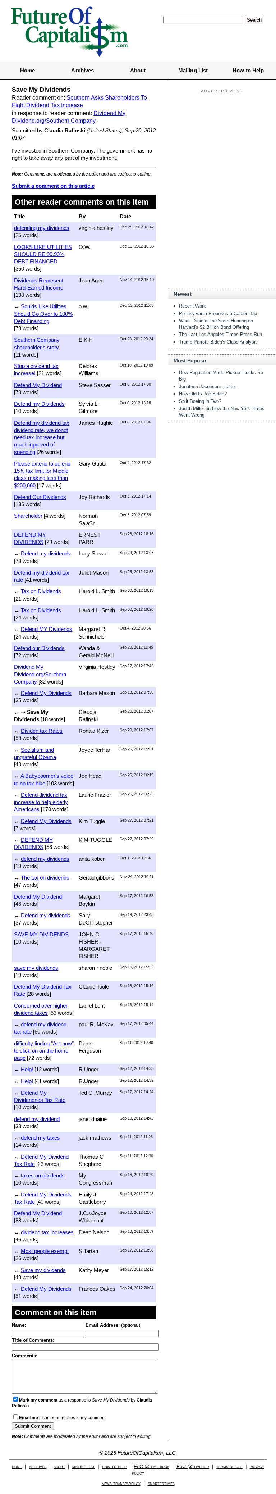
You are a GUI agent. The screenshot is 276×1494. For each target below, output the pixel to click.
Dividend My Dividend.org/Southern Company (40, 674)
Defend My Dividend (38, 385)
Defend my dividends (45, 553)
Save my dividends (43, 1270)
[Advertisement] (222, 141)
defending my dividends (41, 228)
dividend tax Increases (47, 1232)
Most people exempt (45, 1251)
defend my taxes (40, 1138)
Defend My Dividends (46, 693)
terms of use (229, 1466)
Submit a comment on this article (53, 186)
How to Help (248, 70)
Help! (27, 1069)
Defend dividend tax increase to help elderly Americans (41, 802)
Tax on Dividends (41, 591)
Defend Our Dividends (40, 497)
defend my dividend (37, 1119)
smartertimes (161, 1483)
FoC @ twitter (192, 1466)
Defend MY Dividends (46, 629)
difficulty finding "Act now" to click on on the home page (44, 1050)
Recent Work (192, 306)
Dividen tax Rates (42, 731)
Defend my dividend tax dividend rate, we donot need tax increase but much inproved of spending (41, 437)
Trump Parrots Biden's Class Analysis (218, 342)
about (59, 1466)
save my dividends (36, 968)
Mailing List (193, 70)
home (17, 1466)
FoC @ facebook (151, 1466)
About (138, 70)
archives (37, 1466)
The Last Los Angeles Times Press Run (220, 334)
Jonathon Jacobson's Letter (207, 386)
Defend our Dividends (39, 648)
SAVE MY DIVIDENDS (41, 934)
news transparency (121, 1483)
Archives (82, 70)
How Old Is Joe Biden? (203, 393)
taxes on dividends (43, 1175)
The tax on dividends (45, 878)
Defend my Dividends (39, 404)
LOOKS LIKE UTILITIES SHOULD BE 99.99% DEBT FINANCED (43, 254)
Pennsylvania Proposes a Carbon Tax (218, 313)
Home (27, 70)
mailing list (83, 1466)
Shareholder (28, 516)
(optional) (113, 1325)
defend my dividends (45, 859)
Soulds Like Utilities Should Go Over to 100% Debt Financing (43, 313)
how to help (114, 1466)
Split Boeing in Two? (200, 401)
